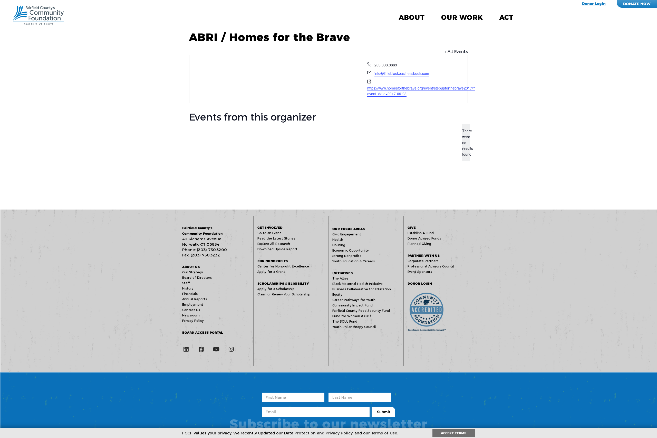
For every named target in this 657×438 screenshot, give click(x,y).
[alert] (466, 142)
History (188, 288)
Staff (186, 283)
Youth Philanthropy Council (354, 327)
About (411, 17)
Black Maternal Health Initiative (357, 284)
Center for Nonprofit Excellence (283, 266)
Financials (190, 294)
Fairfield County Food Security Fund (361, 311)
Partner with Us (424, 255)
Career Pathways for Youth (353, 300)
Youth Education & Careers (353, 261)
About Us (191, 267)
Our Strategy (192, 272)
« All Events (456, 51)
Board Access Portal (202, 332)
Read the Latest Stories (276, 238)
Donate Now (637, 4)
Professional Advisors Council (431, 266)
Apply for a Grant (271, 272)
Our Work (462, 17)
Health (337, 240)
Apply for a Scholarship (276, 289)
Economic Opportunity (350, 250)
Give (412, 228)
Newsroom (191, 315)
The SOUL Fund (344, 321)
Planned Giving (419, 244)
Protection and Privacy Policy (324, 433)
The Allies (340, 278)
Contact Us (191, 310)
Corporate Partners (423, 261)
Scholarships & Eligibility (283, 283)
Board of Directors (197, 278)
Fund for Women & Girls (351, 316)
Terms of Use (384, 433)
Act (506, 17)
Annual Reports (194, 299)
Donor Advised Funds (424, 238)
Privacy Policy (193, 321)
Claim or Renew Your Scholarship (283, 294)
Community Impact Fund (352, 305)
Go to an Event (269, 233)
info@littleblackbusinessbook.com (401, 73)
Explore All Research (273, 244)
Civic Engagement (346, 234)
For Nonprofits (272, 261)
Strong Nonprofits (346, 256)
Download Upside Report (277, 249)
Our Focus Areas (348, 229)
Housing (338, 245)
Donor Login (594, 3)
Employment (192, 304)
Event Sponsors (420, 272)
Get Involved (270, 228)
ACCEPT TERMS (453, 433)
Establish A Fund (421, 233)
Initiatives (342, 273)
